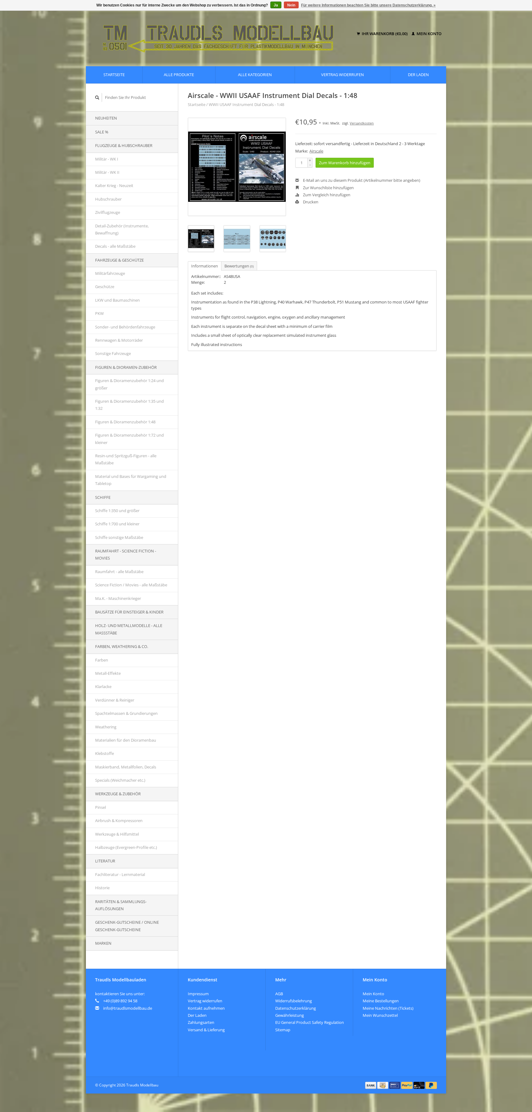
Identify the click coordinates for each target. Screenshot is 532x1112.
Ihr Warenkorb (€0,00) (385, 33)
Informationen (204, 266)
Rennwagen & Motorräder (119, 340)
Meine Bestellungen (381, 1001)
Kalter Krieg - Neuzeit (114, 185)
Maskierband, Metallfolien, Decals (125, 767)
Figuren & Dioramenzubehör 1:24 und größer (129, 384)
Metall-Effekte (108, 673)
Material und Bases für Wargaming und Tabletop (130, 480)
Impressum (198, 993)
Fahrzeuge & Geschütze (119, 260)
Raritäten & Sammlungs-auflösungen (121, 905)
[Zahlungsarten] (371, 1085)
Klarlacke (103, 686)
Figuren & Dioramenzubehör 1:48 (125, 422)
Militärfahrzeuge (110, 273)
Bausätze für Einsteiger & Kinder (129, 612)
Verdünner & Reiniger (114, 700)
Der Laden (418, 74)
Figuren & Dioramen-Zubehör (126, 367)
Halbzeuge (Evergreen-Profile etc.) (126, 847)
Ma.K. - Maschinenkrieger (118, 598)
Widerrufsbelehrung (293, 1001)
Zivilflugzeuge (107, 212)
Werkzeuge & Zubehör (118, 793)
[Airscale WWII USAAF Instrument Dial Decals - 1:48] (237, 167)
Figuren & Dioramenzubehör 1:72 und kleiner (129, 438)
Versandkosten (362, 123)
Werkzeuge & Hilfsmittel (117, 834)
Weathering (105, 727)
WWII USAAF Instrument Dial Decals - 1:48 (246, 104)
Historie (102, 887)
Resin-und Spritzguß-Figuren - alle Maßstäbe (125, 459)
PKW (99, 313)
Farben (101, 660)
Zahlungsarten (201, 1022)
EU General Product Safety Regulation (309, 1022)
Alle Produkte (179, 74)
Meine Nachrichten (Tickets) (388, 1008)
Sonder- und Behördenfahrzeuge (125, 327)
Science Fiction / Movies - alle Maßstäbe (131, 585)
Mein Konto (428, 33)
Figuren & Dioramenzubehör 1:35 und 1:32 (129, 404)
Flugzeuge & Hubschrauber (123, 145)
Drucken (310, 202)
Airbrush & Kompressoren (119, 820)
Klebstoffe (104, 753)
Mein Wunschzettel (380, 1015)
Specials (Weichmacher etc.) (120, 780)
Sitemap (282, 1030)
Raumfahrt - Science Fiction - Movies (125, 554)
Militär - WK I (106, 159)
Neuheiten (106, 118)
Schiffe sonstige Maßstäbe (119, 537)
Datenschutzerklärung (295, 1008)
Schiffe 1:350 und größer (117, 510)
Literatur (105, 861)
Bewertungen (239, 266)
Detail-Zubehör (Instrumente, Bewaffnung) (122, 229)
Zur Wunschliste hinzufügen (328, 187)
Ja (276, 5)
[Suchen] (97, 97)
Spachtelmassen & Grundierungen (126, 713)
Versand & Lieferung (206, 1030)
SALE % (101, 132)
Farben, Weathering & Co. (121, 646)
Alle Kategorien (255, 74)
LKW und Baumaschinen (117, 300)
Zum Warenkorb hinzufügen (344, 162)
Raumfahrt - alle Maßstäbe (119, 571)
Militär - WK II (107, 172)
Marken (103, 943)
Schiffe (103, 497)
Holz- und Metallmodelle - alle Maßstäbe (128, 629)
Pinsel (100, 807)
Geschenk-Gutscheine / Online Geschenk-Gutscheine (127, 925)
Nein (291, 5)
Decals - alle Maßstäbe (115, 246)
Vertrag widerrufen (342, 74)
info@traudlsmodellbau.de (127, 1008)
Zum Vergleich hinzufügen (326, 195)
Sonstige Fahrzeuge (113, 353)
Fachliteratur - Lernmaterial (120, 874)
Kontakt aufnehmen (206, 1008)
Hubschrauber (108, 199)
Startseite (114, 74)
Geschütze (104, 286)
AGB (279, 993)
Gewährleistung (289, 1015)
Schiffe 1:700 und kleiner (117, 524)
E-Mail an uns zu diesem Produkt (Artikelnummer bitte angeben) (361, 180)
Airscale (316, 151)
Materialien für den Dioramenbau (125, 740)
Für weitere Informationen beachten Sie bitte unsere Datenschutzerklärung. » (368, 5)
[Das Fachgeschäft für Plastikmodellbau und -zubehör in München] (222, 34)
